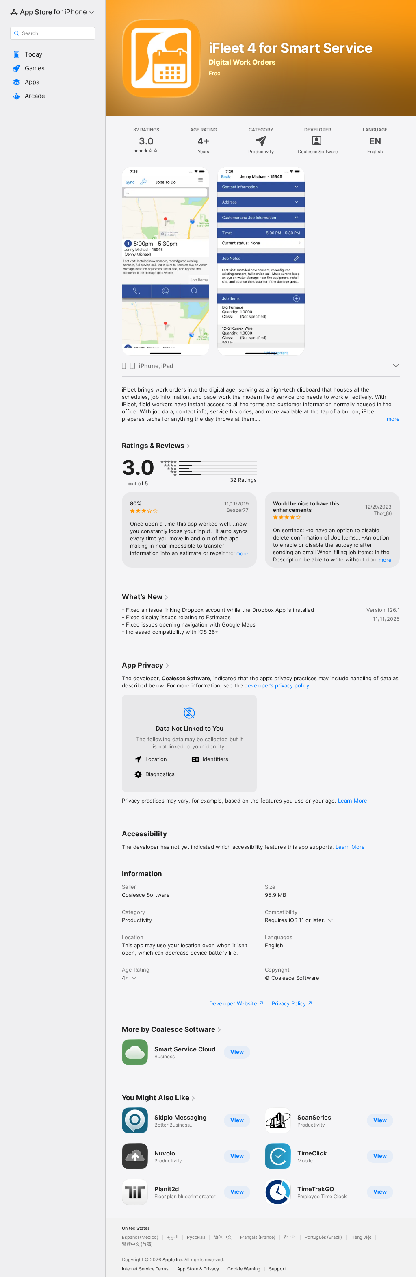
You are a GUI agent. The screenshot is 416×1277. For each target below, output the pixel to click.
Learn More (352, 800)
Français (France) (257, 1237)
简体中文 (223, 1237)
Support (277, 1269)
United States (136, 1228)
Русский (196, 1237)
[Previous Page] (113, 141)
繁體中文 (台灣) (137, 1244)
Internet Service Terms (145, 1269)
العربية (172, 1237)
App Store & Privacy (198, 1269)
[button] (53, 54)
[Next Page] (408, 141)
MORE (242, 553)
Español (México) (140, 1237)
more (393, 419)
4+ (125, 978)
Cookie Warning (244, 1269)
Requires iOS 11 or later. (295, 920)
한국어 (290, 1237)
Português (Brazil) (323, 1237)
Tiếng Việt (361, 1237)
